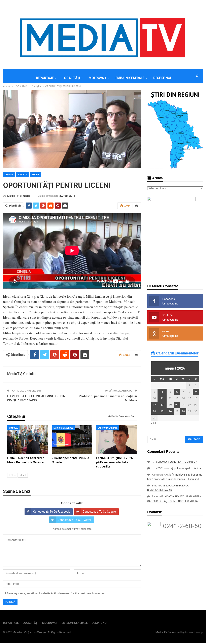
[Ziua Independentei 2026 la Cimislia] (72, 439)
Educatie (23, 174)
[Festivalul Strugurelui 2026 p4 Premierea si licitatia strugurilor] (116, 439)
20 (176, 404)
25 (162, 411)
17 (154, 404)
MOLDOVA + (97, 78)
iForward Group (193, 632)
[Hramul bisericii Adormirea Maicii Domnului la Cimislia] (27, 439)
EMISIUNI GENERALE (129, 78)
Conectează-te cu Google (99, 511)
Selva (155, 496)
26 (170, 411)
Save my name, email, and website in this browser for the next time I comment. (56, 593)
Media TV (161, 632)
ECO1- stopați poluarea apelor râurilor (179, 468)
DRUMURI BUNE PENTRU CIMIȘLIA (177, 461)
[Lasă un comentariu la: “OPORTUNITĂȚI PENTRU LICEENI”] (137, 206)
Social (35, 174)
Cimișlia (9, 174)
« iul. (153, 423)
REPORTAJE (45, 78)
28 (183, 411)
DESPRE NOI (162, 78)
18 (162, 404)
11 (162, 398)
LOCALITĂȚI (71, 78)
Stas (154, 485)
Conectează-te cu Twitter (74, 519)
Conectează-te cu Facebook (51, 511)
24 (154, 411)
